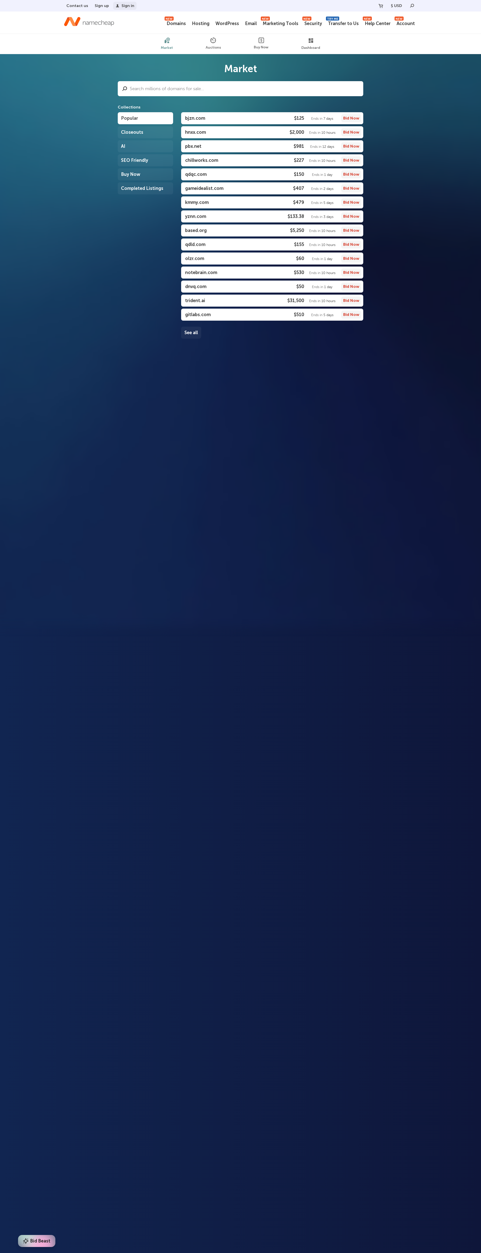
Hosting (200, 23)
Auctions (213, 47)
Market (167, 48)
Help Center (377, 23)
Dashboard (310, 48)
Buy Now (261, 47)
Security (312, 23)
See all (191, 332)
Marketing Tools (280, 23)
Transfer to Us (343, 23)
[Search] (412, 6)
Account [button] (405, 23)
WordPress (227, 23)
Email (251, 23)
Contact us (77, 5)
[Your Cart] (381, 6)
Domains (176, 23)
